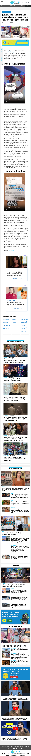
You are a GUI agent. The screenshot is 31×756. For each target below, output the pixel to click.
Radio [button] (26, 746)
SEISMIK (3, 583)
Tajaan (12, 493)
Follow (9, 620)
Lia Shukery (11, 52)
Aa (2, 64)
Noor (6, 22)
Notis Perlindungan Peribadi (17, 746)
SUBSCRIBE (14, 677)
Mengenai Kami (5, 746)
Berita (12, 596)
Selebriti (5, 357)
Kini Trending (6, 12)
